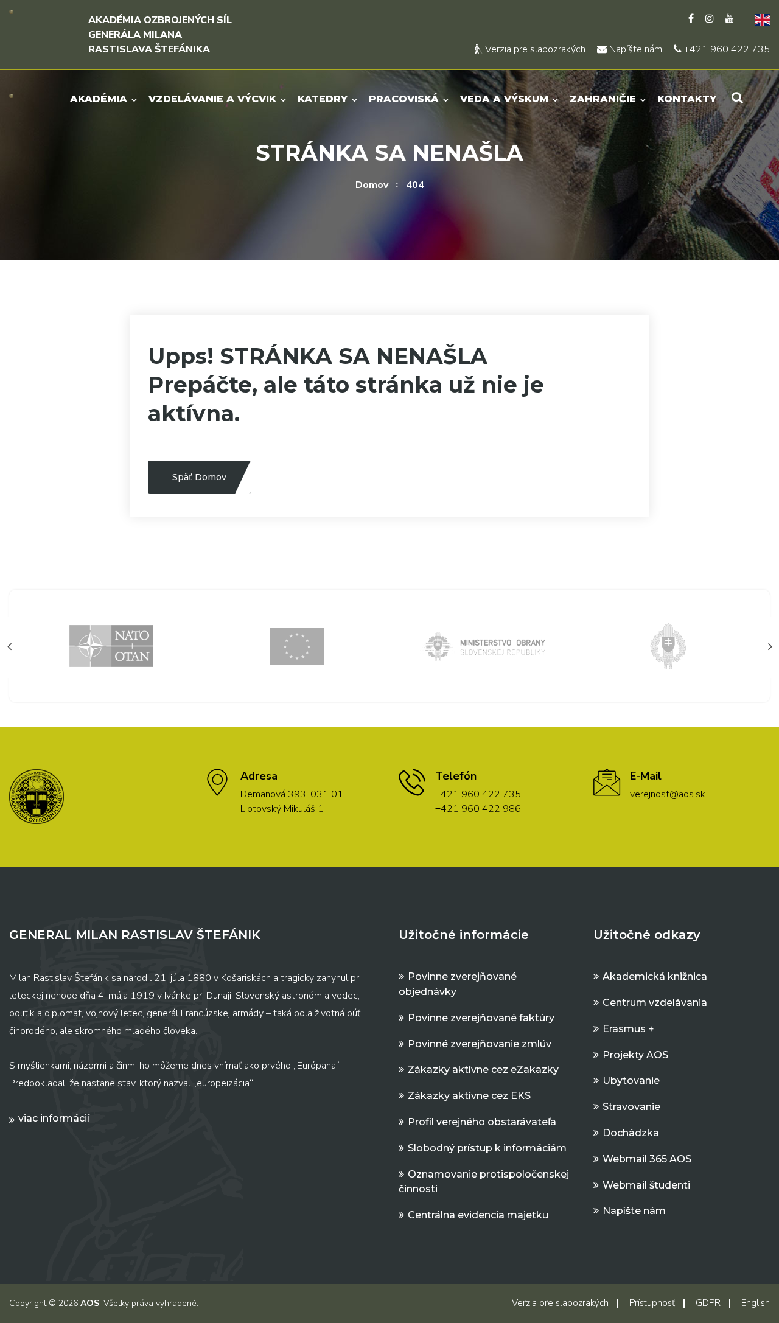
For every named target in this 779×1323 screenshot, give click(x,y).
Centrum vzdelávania (655, 1002)
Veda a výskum (504, 99)
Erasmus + (628, 1029)
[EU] (297, 645)
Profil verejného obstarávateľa (482, 1122)
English (755, 1303)
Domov (371, 185)
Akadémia (98, 99)
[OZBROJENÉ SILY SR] (668, 645)
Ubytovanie (631, 1080)
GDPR (708, 1303)
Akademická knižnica (655, 976)
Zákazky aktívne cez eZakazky (483, 1069)
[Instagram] (709, 19)
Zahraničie (603, 99)
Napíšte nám (634, 49)
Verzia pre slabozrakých (534, 49)
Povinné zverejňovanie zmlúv (479, 1044)
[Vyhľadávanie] (737, 97)
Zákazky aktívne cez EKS (469, 1095)
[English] (758, 19)
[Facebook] (691, 19)
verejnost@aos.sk (667, 794)
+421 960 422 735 (726, 49)
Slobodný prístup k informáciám (487, 1148)
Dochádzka (631, 1133)
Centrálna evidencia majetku (478, 1215)
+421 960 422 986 (478, 808)
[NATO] (111, 645)
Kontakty (686, 99)
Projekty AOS (635, 1055)
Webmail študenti (646, 1185)
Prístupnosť (652, 1303)
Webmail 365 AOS (647, 1159)
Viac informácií (53, 1118)
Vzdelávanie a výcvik (212, 99)
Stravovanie (631, 1106)
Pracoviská (404, 99)
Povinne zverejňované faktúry (481, 1018)
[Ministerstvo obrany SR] (483, 645)
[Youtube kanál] (729, 19)
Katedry (323, 99)
